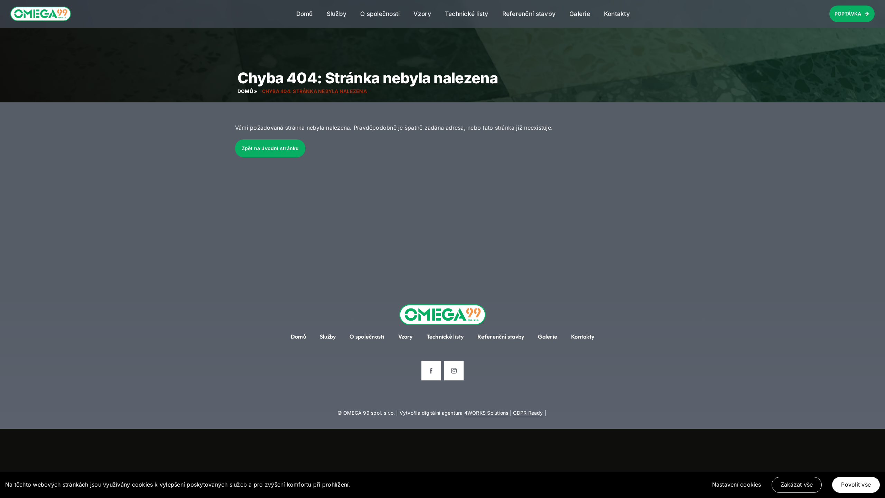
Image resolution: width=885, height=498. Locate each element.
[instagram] (454, 370)
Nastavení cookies (736, 484)
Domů (245, 91)
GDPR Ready (528, 413)
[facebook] (431, 370)
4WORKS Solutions (486, 413)
